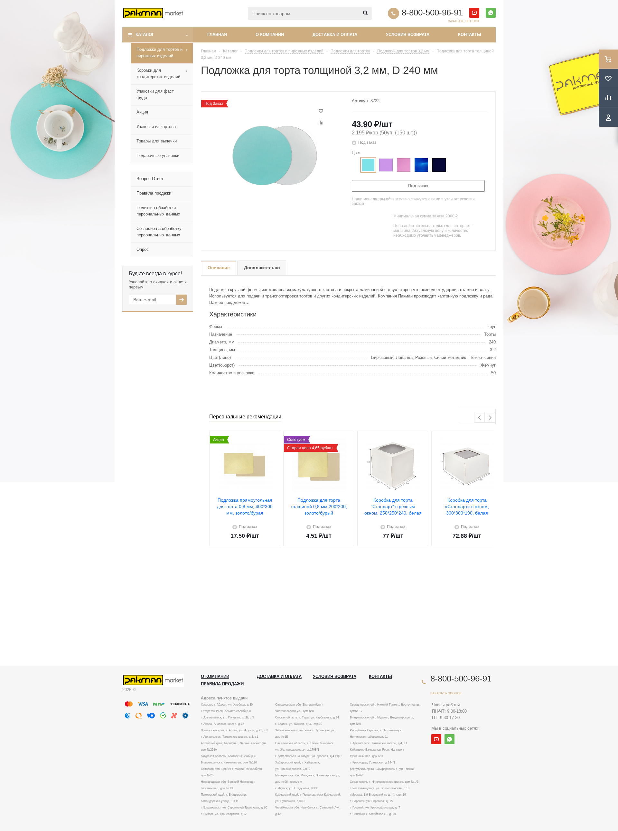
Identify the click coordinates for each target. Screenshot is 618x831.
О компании (270, 34)
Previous (479, 417)
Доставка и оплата (335, 34)
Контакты (469, 34)
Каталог (145, 34)
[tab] (218, 268)
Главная (217, 34)
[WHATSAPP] (491, 13)
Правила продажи (222, 683)
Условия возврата (407, 34)
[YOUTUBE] (474, 13)
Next (490, 417)
